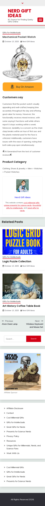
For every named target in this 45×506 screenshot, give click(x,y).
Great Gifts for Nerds (15, 427)
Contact (10, 413)
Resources (11, 441)
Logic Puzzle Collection (16, 261)
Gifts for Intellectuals (11, 32)
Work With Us (12, 453)
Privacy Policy (12, 436)
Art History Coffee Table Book (21, 306)
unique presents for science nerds (18, 205)
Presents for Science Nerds (18, 431)
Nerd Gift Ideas (19, 13)
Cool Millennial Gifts (15, 417)
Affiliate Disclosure (14, 408)
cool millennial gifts (31, 202)
